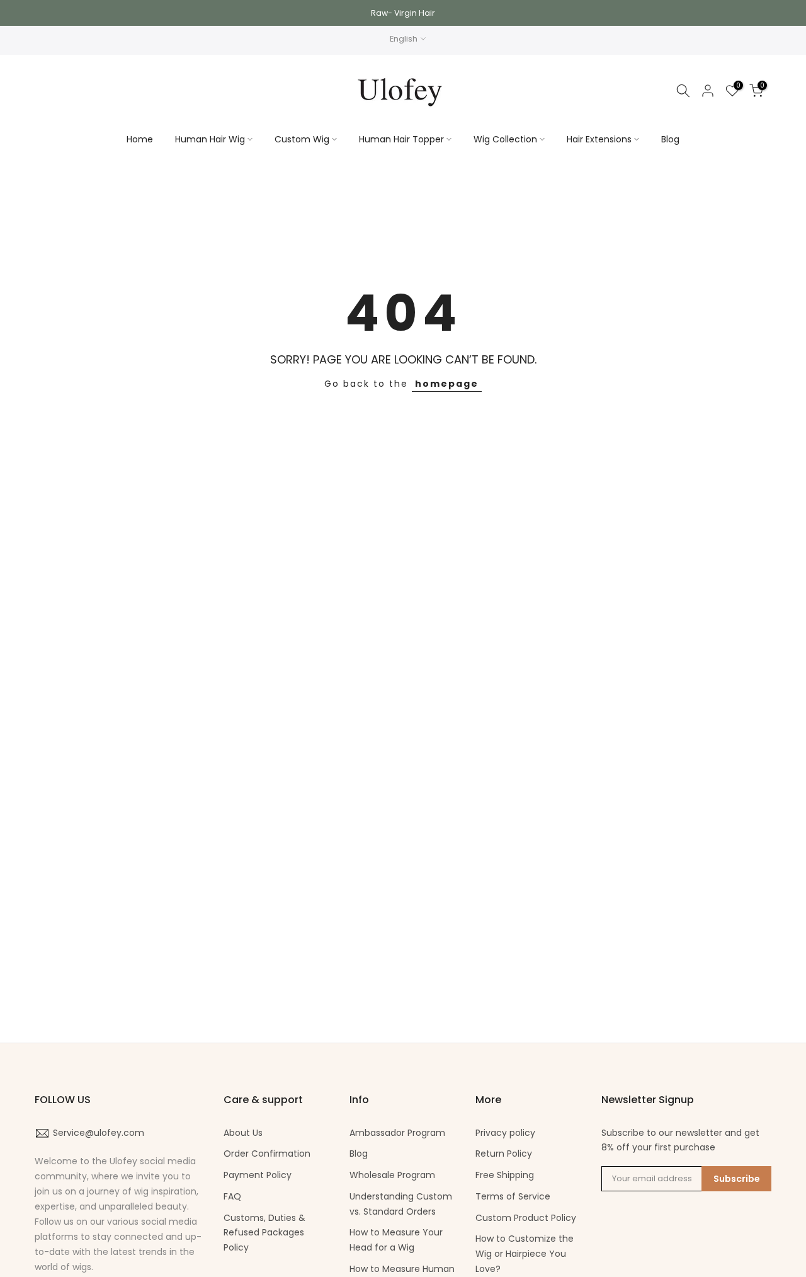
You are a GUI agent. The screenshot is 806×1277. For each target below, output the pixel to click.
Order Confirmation (267, 1153)
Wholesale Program (392, 1175)
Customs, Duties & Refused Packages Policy (264, 1232)
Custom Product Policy (525, 1217)
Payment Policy (258, 1175)
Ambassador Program (397, 1132)
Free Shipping (504, 1175)
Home (140, 139)
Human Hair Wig (210, 139)
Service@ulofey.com (98, 1132)
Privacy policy (505, 1132)
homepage (447, 383)
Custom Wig (302, 139)
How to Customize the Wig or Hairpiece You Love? (524, 1253)
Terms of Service (512, 1196)
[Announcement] (403, 13)
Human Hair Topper (401, 139)
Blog (670, 139)
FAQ (232, 1196)
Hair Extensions (599, 139)
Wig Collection (505, 139)
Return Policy (503, 1153)
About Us (243, 1132)
